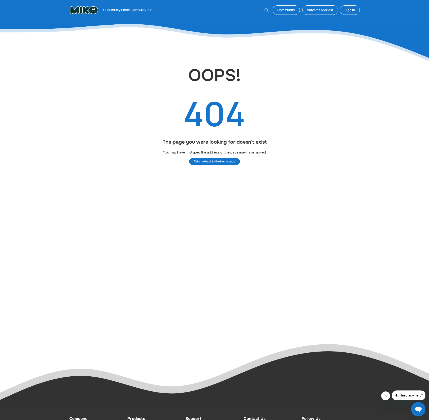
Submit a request (320, 10)
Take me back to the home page (214, 161)
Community (286, 10)
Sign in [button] (350, 10)
